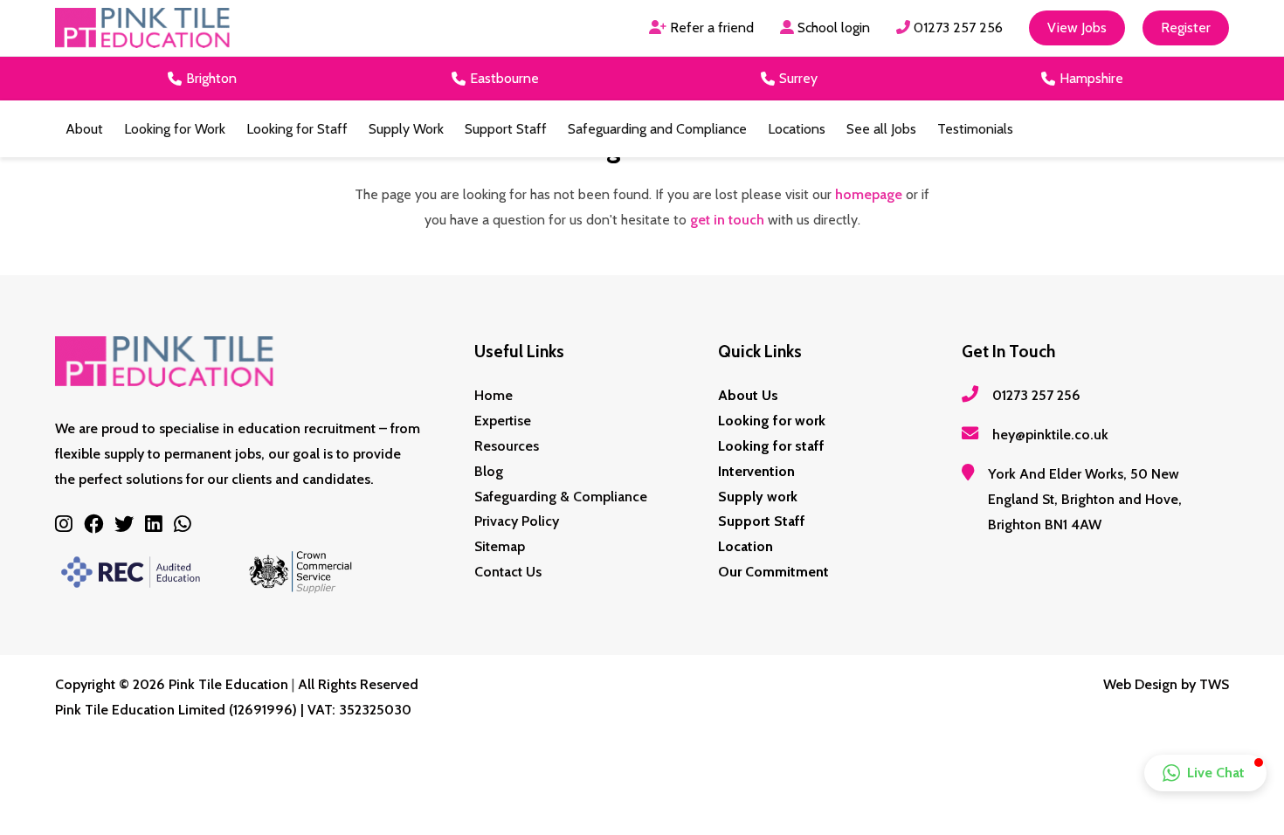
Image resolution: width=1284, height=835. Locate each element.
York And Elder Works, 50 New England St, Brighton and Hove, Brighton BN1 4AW (1085, 499)
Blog (488, 471)
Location (745, 546)
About (84, 129)
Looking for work (771, 420)
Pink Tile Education (228, 684)
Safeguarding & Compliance (560, 496)
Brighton (211, 78)
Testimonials (975, 129)
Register (1186, 27)
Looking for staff (771, 446)
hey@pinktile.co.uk (1050, 434)
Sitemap (499, 546)
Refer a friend (710, 27)
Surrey (798, 78)
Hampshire (1091, 78)
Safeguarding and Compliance (657, 129)
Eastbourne (504, 78)
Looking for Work (174, 129)
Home (493, 395)
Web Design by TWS (1166, 684)
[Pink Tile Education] (142, 28)
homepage (868, 194)
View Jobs (1077, 27)
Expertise (502, 420)
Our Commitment (773, 571)
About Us (748, 395)
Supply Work (406, 129)
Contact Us (508, 571)
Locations (796, 129)
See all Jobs (881, 129)
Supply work (757, 496)
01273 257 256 (956, 27)
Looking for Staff (297, 129)
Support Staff (506, 129)
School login (832, 27)
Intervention (756, 471)
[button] (1205, 773)
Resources (506, 446)
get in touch (727, 219)
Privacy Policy (516, 521)
